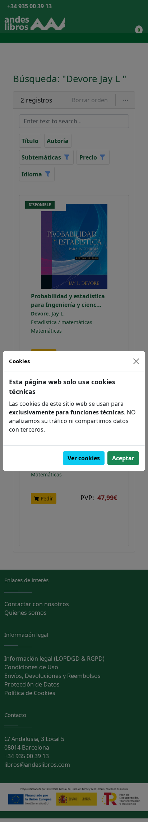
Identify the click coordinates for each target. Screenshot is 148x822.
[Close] (136, 361)
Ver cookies (84, 458)
